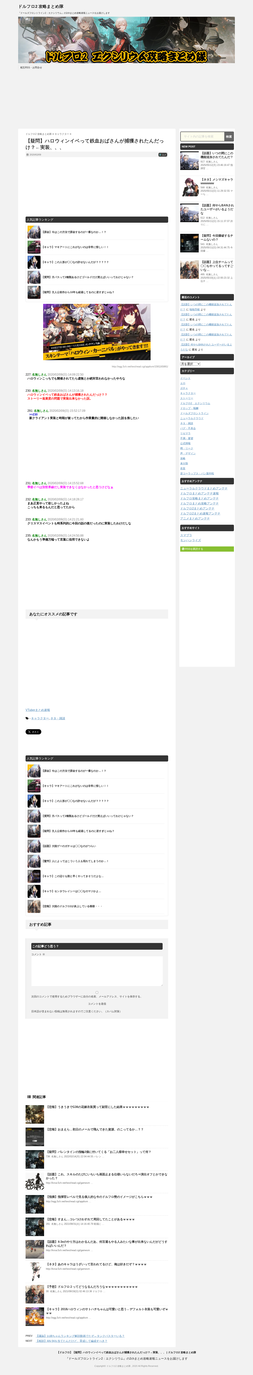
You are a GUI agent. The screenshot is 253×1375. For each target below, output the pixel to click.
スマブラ (186, 535)
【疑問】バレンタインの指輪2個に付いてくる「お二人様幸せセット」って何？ (98, 1151)
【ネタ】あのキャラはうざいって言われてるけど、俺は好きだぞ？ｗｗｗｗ (96, 1264)
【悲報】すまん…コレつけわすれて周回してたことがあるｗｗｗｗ (90, 1219)
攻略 (182, 458)
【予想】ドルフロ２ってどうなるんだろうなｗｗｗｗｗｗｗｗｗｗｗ (92, 1286)
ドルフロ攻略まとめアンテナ (199, 498)
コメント (38, 954)
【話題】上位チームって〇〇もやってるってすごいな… (217, 265)
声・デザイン (188, 453)
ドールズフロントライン (194, 413)
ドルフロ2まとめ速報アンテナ (200, 513)
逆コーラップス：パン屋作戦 (197, 473)
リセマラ (185, 433)
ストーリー (186, 398)
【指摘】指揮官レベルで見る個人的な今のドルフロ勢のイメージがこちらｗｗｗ (99, 1196)
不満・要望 (186, 438)
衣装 (182, 468)
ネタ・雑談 (57, 718)
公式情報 (185, 443)
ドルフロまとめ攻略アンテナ (199, 503)
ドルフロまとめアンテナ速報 (199, 493)
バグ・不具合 (188, 428)
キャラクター (40, 718)
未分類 (184, 463)
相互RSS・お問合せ (31, 67)
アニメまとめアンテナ (195, 518)
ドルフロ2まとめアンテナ (197, 508)
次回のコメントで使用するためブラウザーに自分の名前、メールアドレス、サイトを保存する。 (87, 996)
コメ (162, 155)
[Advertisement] (126, 99)
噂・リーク (186, 448)
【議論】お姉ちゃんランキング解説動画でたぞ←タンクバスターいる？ (80, 1335)
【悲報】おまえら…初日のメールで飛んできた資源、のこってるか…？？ (95, 1129)
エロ (182, 383)
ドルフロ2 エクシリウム (195, 403)
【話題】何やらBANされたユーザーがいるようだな (217, 209)
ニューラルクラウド (192, 418)
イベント (185, 378)
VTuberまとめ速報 (38, 710)
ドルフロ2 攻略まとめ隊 (41, 6)
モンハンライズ (190, 540)
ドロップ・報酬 (189, 408)
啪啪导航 (194, 309)
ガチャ (184, 388)
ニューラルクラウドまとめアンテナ (204, 488)
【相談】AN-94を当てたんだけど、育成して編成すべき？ (71, 1340)
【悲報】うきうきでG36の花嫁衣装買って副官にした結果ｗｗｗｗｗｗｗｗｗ (97, 1106)
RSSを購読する (193, 548)
